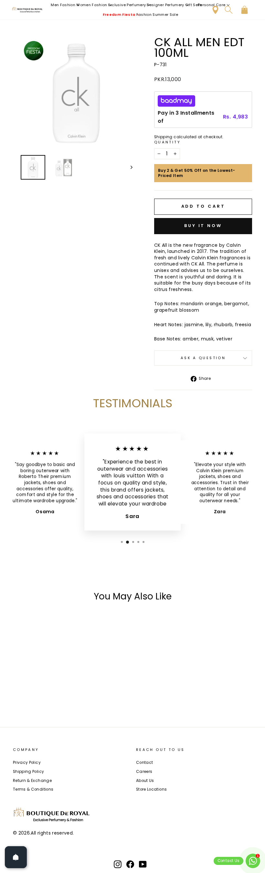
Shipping (163, 137)
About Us (145, 780)
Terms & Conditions (33, 789)
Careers (144, 771)
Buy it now (203, 226)
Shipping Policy (28, 771)
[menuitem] (65, 5)
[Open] (16, 857)
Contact (144, 762)
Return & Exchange (32, 780)
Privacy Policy (27, 762)
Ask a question (203, 357)
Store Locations (151, 789)
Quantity (167, 142)
